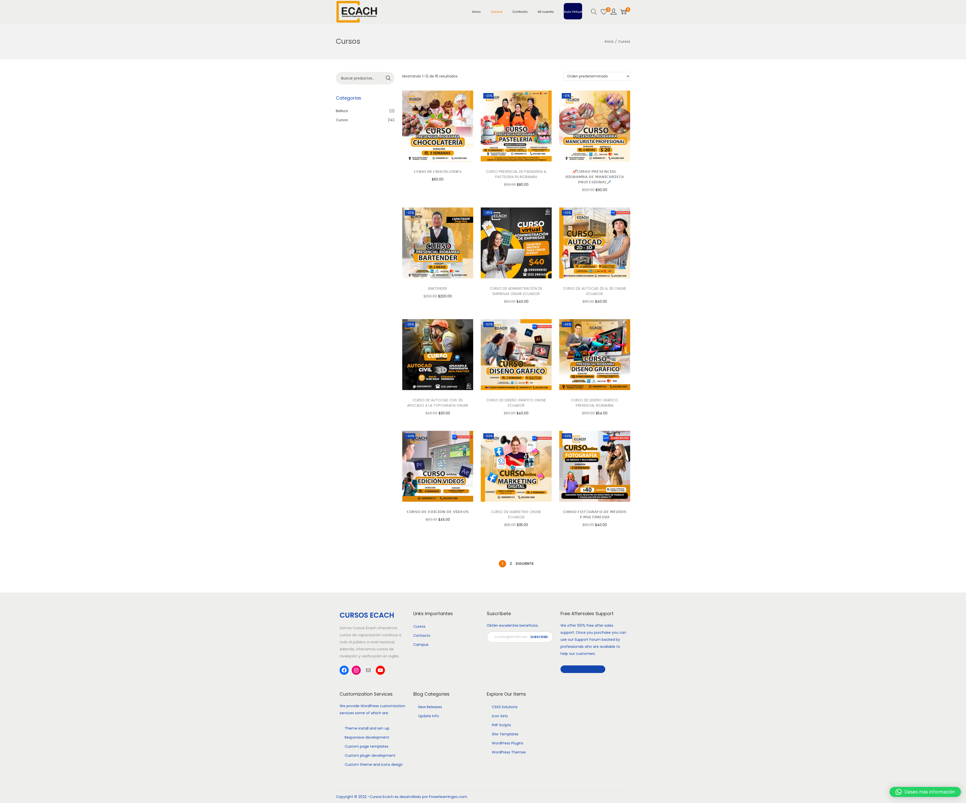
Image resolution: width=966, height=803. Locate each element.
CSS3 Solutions (504, 706)
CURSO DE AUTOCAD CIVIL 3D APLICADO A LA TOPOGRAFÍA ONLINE (437, 403)
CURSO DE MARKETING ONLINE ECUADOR (516, 514)
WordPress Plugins (507, 743)
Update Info (428, 716)
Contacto (421, 635)
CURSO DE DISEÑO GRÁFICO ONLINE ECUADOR (516, 403)
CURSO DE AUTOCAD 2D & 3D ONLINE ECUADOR (594, 291)
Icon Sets (500, 716)
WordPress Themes (509, 752)
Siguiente (524, 563)
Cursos (342, 119)
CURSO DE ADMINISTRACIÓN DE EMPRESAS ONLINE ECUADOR (516, 291)
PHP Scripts (501, 725)
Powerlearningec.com (448, 796)
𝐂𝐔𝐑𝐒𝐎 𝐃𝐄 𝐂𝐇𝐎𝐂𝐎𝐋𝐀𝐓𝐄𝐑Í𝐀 (438, 171)
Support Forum (588, 639)
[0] (604, 12)
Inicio (609, 41)
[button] (925, 792)
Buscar (388, 78)
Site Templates (505, 734)
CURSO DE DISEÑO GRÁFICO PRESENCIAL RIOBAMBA (594, 403)
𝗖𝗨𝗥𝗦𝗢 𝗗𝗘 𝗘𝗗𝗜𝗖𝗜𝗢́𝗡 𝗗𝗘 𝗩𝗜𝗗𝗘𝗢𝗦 (438, 511)
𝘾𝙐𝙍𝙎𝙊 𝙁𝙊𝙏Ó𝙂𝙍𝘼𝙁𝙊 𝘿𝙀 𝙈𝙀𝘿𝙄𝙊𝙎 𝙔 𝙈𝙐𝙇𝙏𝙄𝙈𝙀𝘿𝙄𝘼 (594, 514)
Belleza (342, 110)
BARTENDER (437, 288)
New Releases (430, 706)
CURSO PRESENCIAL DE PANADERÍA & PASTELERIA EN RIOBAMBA (516, 174)
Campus (420, 644)
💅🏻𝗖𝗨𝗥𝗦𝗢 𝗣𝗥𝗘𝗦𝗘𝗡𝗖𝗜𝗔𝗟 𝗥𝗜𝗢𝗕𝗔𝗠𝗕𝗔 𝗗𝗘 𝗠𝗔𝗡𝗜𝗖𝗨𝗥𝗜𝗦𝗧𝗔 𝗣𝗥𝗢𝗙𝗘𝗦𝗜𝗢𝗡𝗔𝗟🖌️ (595, 177)
